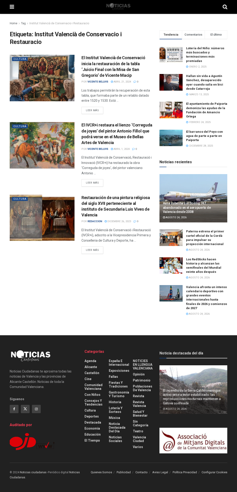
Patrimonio (141, 380)
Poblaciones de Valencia (142, 388)
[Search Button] (225, 7)
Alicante (90, 367)
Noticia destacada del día (117, 427)
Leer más (94, 110)
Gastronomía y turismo (119, 394)
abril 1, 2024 (121, 149)
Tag (23, 23)
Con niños (92, 395)
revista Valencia (139, 404)
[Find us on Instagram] (36, 409)
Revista (138, 396)
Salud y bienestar (140, 413)
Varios (138, 447)
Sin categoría (140, 423)
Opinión (139, 374)
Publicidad (124, 472)
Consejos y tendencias (93, 402)
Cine (87, 379)
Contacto (141, 472)
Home (13, 23)
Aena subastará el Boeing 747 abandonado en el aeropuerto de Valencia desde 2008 (187, 207)
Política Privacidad (185, 472)
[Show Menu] (12, 7)
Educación (92, 434)
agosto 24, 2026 (176, 217)
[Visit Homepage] (118, 7)
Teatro (138, 431)
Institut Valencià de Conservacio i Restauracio (59, 23)
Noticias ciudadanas (33, 472)
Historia (115, 402)
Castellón (91, 373)
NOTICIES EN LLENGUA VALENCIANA (143, 364)
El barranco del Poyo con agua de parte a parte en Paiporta (204, 136)
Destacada (92, 422)
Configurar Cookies (214, 472)
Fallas (113, 376)
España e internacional (119, 362)
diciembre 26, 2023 (119, 221)
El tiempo (92, 440)
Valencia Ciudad (139, 439)
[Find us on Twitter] (25, 409)
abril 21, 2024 (122, 81)
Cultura (19, 59)
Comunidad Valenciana (93, 387)
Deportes (91, 416)
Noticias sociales (115, 439)
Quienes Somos (101, 472)
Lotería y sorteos (115, 410)
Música (114, 418)
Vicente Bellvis (97, 81)
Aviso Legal (160, 472)
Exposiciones (119, 370)
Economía (92, 428)
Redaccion (94, 221)
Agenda (90, 361)
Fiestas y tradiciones (118, 384)
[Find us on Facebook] (14, 409)
